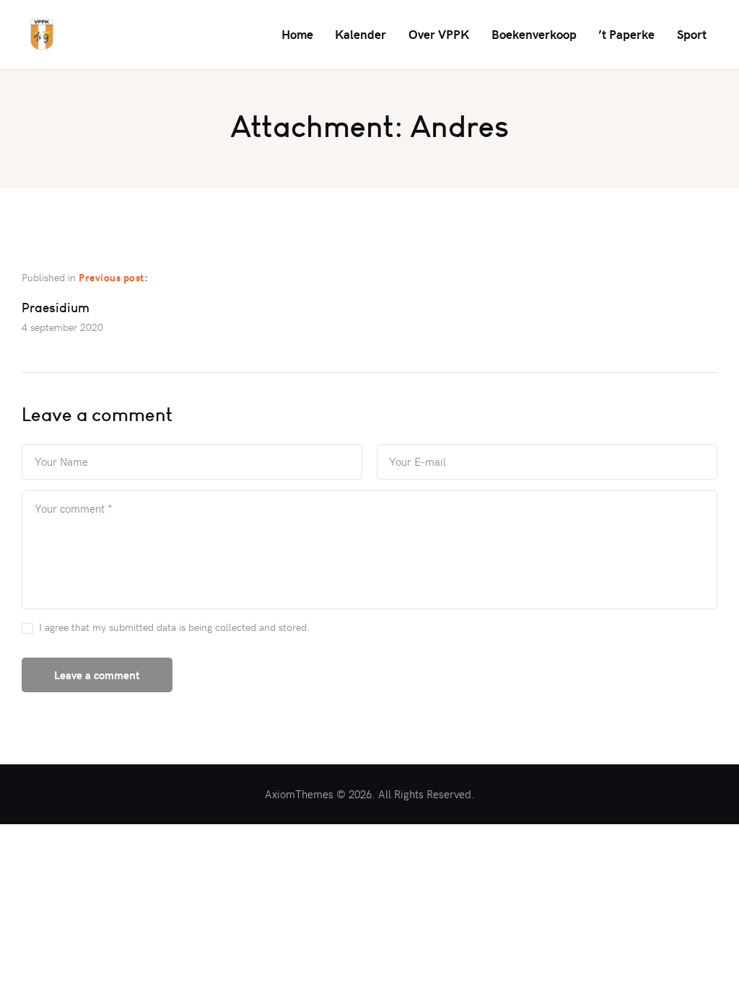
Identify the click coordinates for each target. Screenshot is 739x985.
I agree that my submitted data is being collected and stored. (174, 627)
